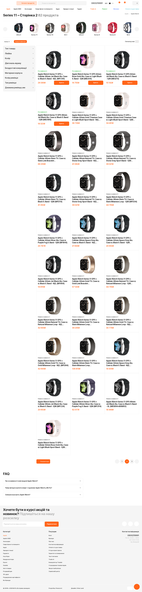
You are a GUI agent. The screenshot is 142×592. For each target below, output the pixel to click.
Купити (61, 82)
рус (106, 3)
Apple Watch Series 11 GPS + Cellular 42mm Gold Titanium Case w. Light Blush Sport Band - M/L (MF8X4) (87, 117)
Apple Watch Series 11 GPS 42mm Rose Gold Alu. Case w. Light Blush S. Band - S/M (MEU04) (87, 76)
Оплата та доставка (55, 547)
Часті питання (53, 556)
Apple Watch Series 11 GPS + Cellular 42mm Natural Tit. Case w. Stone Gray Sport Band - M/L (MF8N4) (87, 199)
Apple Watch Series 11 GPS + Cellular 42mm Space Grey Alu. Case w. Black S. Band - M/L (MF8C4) (119, 363)
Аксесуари (28, 9)
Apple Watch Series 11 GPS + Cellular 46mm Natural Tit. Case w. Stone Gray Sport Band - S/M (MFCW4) (121, 158)
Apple (8, 9)
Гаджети (80, 9)
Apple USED (17, 9)
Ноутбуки (6, 556)
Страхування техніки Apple (57, 565)
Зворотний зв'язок (55, 568)
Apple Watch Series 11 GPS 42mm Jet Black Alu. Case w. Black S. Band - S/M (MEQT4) (121, 76)
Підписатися (52, 524)
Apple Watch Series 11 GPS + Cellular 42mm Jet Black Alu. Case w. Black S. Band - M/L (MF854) (52, 281)
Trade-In (51, 559)
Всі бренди (6, 580)
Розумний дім (7, 571)
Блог (50, 535)
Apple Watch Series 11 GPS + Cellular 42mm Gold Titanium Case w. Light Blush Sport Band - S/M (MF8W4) (121, 117)
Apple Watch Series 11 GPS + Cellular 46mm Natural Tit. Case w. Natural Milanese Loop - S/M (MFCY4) (121, 281)
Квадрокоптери (8, 559)
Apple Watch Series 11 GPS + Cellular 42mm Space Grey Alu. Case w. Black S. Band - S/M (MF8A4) (119, 240)
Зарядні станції (68, 9)
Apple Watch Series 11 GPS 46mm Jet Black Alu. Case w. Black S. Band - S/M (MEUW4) (53, 117)
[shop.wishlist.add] (68, 48)
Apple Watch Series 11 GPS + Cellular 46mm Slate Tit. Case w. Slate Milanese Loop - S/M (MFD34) (121, 199)
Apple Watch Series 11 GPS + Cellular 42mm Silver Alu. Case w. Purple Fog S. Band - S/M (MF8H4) (52, 240)
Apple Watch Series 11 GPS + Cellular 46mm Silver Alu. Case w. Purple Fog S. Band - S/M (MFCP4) (86, 404)
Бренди (51, 538)
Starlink (5, 565)
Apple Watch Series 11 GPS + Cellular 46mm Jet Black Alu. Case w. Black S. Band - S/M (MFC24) (52, 404)
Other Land (80, 588)
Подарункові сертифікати (11, 577)
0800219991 (97, 3)
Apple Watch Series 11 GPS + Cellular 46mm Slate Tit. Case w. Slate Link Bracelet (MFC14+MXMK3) (52, 158)
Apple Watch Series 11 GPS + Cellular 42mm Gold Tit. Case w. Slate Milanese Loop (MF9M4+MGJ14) (85, 322)
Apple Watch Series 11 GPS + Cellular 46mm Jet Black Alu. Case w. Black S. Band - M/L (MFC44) (52, 76)
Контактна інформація (56, 544)
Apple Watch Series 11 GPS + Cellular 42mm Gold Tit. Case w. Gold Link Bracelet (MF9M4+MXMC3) (85, 281)
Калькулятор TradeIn (55, 562)
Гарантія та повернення (56, 553)
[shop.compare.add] (66, 48)
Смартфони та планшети (43, 9)
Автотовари (7, 568)
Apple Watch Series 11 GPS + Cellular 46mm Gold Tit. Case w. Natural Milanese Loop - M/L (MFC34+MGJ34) (120, 322)
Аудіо (58, 9)
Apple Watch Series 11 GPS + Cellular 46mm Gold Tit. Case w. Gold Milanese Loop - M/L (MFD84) (53, 363)
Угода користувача (55, 550)
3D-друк (6, 574)
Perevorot (59, 588)
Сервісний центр (54, 571)
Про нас (51, 541)
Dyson (5, 562)
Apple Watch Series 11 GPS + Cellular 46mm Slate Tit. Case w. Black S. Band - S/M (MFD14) (52, 199)
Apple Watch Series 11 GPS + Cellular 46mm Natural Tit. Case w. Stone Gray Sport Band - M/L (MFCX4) (87, 158)
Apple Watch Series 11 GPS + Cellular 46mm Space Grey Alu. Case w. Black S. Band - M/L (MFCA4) (85, 240)
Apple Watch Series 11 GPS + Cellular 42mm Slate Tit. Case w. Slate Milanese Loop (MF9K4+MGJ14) (86, 363)
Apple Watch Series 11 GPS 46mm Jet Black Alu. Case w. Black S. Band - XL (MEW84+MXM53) (121, 404)
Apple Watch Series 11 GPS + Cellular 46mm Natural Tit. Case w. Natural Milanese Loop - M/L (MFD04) (53, 322)
